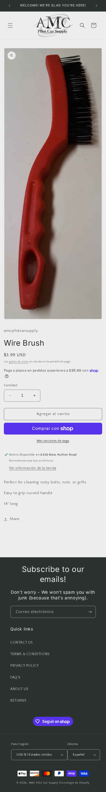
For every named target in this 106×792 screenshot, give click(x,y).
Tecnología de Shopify (74, 782)
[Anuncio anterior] (9, 5)
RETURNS (18, 701)
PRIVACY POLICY (24, 666)
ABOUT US (19, 689)
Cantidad (10, 385)
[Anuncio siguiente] (96, 5)
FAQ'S (15, 677)
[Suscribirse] (89, 612)
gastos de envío (19, 361)
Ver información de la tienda (32, 468)
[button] (10, 25)
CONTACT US (21, 642)
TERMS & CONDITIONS (30, 654)
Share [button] (15, 519)
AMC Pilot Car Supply (43, 782)
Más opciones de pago (53, 440)
